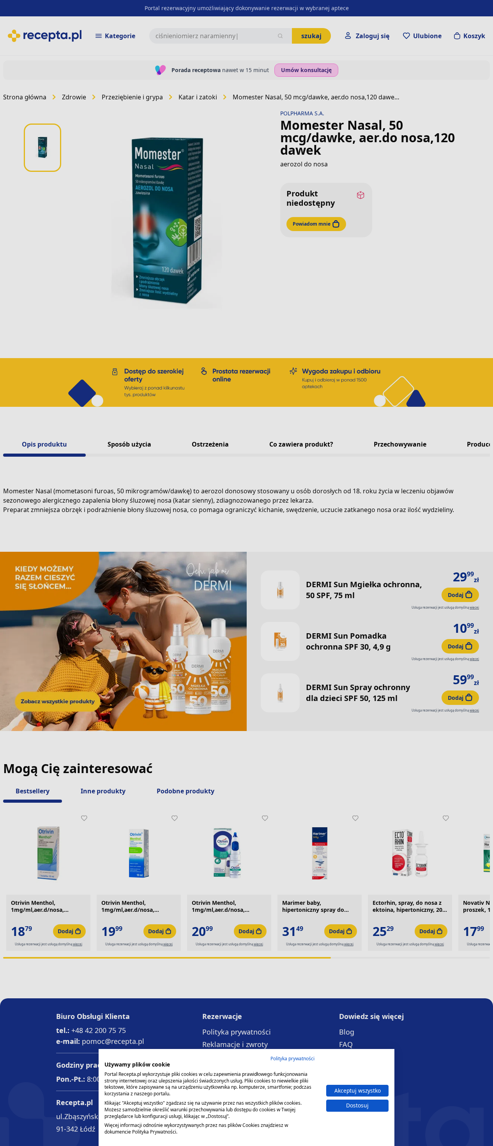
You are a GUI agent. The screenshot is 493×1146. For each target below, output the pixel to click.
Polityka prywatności (292, 1058)
